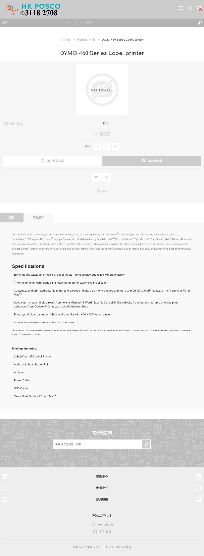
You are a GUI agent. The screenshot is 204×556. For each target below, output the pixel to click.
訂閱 (146, 444)
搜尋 (200, 22)
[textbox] (135, 22)
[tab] (12, 217)
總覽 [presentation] (12, 217)
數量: (88, 146)
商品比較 (96, 177)
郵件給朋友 (106, 177)
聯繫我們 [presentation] (38, 217)
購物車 (198, 8)
